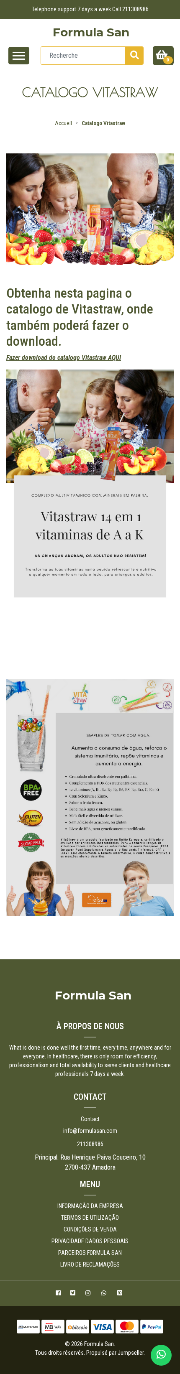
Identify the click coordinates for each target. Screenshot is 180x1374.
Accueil (63, 123)
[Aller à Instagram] (89, 1294)
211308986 (90, 1144)
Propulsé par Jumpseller (115, 1352)
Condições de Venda (90, 1229)
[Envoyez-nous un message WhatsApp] (161, 1355)
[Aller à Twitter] (73, 1294)
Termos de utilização (90, 1217)
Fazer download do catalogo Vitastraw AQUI (63, 358)
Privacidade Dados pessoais (90, 1241)
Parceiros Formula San (90, 1252)
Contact (90, 1119)
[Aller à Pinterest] (120, 1294)
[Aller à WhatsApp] (105, 1294)
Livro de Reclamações (90, 1264)
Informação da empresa (90, 1206)
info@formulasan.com (90, 1130)
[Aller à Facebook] (59, 1294)
